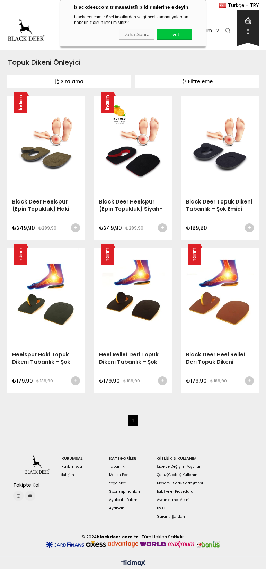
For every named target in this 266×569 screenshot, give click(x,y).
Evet (174, 34)
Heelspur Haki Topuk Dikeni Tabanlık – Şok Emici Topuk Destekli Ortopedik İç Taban (41, 358)
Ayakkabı (117, 508)
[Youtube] (30, 496)
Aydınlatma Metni (173, 500)
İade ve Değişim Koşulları (179, 466)
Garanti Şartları (171, 516)
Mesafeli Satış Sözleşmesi (180, 483)
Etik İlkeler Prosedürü (175, 491)
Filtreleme (200, 81)
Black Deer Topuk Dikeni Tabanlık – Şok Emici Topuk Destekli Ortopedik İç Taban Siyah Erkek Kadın (219, 205)
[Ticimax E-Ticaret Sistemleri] (133, 563)
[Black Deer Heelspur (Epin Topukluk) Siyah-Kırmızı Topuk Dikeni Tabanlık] (133, 144)
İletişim (67, 475)
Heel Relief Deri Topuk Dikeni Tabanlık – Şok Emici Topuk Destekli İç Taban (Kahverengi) (130, 358)
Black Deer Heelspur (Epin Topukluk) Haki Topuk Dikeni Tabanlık (42, 205)
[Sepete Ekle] (75, 227)
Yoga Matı (118, 483)
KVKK (161, 508)
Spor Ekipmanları (124, 491)
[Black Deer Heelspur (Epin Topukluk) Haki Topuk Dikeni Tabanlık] (46, 144)
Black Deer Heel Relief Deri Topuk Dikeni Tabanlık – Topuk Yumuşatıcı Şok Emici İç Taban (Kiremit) (218, 358)
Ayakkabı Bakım (123, 500)
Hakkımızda (71, 466)
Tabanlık (116, 466)
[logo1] (37, 465)
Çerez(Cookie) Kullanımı (178, 475)
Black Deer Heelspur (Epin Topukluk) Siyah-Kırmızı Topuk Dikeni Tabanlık (130, 205)
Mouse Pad (119, 475)
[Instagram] (18, 496)
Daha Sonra (136, 34)
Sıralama (72, 81)
